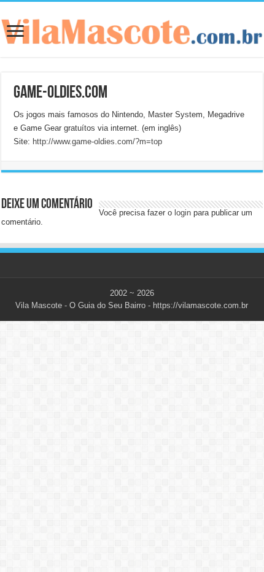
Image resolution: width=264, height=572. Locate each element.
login (182, 212)
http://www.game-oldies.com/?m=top (97, 141)
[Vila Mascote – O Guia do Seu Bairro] (132, 29)
